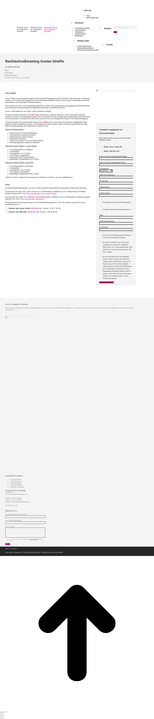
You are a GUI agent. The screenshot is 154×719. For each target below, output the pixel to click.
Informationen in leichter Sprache (52, 552)
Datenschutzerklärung (33, 539)
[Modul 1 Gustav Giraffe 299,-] (102, 147)
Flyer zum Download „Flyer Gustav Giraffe (41, 193)
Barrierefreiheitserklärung (31, 552)
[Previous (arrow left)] (1, 715)
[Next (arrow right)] (3, 715)
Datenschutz (18, 552)
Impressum (8, 552)
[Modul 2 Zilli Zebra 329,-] (102, 151)
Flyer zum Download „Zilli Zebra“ (32, 199)
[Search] (114, 30)
